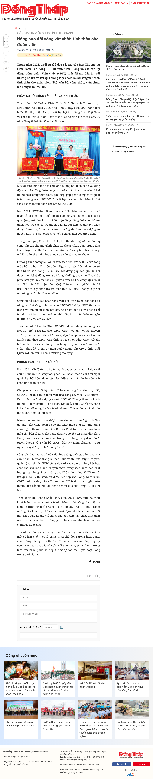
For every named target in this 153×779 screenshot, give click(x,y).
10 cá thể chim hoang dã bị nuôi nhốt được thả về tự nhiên (126, 131)
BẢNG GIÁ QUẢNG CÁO (99, 3)
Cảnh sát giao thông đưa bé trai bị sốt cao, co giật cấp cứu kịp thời (131, 726)
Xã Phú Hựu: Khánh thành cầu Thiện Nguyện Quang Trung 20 (57, 726)
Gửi (58, 635)
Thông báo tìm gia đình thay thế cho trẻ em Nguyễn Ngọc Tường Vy (127, 118)
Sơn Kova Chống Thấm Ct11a (124, 151)
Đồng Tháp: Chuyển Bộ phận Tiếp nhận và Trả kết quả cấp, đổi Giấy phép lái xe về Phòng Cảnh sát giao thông (127, 102)
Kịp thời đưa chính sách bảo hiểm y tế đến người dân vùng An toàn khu (130, 687)
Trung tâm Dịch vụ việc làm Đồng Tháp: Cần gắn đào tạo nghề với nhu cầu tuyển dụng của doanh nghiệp (94, 729)
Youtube (141, 764)
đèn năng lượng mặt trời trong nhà (130, 146)
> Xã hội (23, 28)
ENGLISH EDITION (140, 3)
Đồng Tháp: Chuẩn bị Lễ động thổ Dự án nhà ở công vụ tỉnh (128, 67)
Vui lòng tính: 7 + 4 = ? (30, 627)
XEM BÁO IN (121, 3)
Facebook (121, 764)
